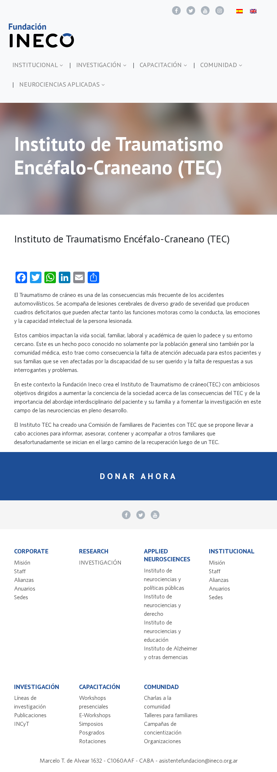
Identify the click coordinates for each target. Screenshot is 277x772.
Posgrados (92, 732)
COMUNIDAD (219, 65)
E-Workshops (95, 715)
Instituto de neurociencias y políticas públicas (164, 579)
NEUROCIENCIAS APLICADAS (60, 84)
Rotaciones (92, 741)
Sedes (21, 597)
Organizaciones (162, 741)
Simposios (91, 723)
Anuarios (24, 588)
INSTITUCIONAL (36, 65)
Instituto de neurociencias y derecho (162, 605)
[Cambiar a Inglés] (253, 11)
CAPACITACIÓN (162, 65)
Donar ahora (138, 476)
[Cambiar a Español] (239, 11)
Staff (20, 571)
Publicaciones (30, 715)
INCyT (21, 723)
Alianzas (24, 579)
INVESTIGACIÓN (99, 65)
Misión (22, 562)
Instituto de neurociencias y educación (162, 631)
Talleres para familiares (171, 715)
